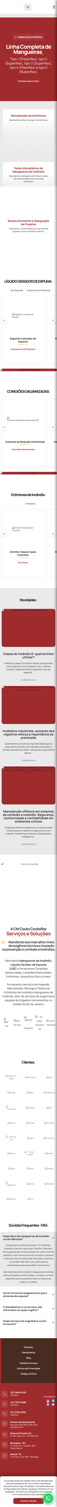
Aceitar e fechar (28, 1501)
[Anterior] (4, 320)
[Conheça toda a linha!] (28, 78)
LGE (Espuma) (16, 290)
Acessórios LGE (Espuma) (39, 290)
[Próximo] (52, 320)
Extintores (30, 503)
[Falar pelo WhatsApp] (48, 1498)
